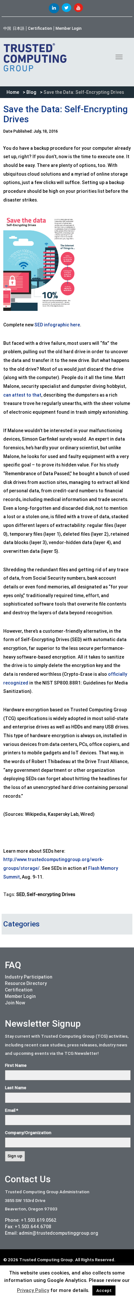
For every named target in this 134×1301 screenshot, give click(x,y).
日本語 (18, 28)
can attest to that (22, 395)
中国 (7, 28)
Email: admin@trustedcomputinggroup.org (51, 1233)
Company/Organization (28, 1132)
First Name (16, 1065)
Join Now (15, 1002)
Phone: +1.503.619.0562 (31, 1220)
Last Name (15, 1087)
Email (11, 1110)
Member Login (69, 28)
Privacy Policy (33, 1290)
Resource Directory (26, 983)
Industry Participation (28, 976)
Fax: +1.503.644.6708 (28, 1226)
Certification (40, 28)
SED (20, 894)
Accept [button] (104, 1290)
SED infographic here (57, 324)
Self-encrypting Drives (51, 894)
